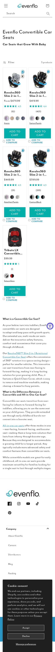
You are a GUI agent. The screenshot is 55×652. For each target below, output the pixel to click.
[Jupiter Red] (12, 275)
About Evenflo (15, 535)
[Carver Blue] (37, 197)
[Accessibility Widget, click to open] (50, 326)
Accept (25, 627)
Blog (10, 564)
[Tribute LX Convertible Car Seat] (15, 237)
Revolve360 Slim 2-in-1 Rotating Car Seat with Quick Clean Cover (38, 94)
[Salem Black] (37, 118)
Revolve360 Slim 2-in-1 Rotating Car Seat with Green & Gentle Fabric (14, 94)
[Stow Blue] (42, 118)
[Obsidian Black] (12, 197)
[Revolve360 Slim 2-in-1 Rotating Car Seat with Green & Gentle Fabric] (15, 79)
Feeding (12, 573)
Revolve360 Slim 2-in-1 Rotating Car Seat (38, 173)
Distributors (14, 554)
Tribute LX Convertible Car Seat (12, 252)
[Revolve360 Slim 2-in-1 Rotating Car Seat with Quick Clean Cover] (40, 79)
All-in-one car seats (13, 425)
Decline (26, 636)
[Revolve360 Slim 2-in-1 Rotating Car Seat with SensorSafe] (15, 158)
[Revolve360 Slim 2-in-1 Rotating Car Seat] (40, 158)
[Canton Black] (31, 197)
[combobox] (27, 13)
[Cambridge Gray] (42, 197)
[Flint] (23, 118)
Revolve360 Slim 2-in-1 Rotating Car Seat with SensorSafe (13, 173)
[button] (6, 6)
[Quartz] (17, 118)
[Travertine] (12, 118)
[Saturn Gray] (6, 275)
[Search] (48, 13)
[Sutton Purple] (31, 118)
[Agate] (6, 118)
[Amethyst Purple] (6, 197)
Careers (12, 545)
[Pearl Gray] (17, 197)
